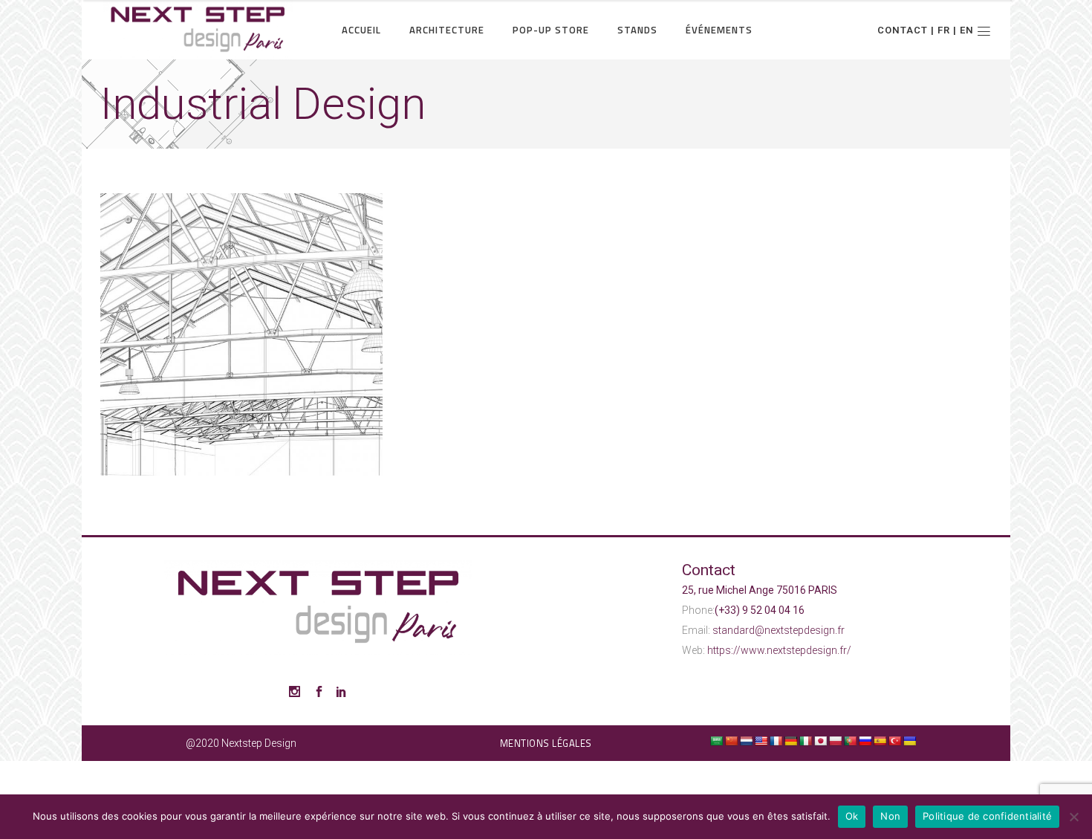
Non (890, 816)
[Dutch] (746, 741)
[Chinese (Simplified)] (731, 741)
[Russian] (864, 741)
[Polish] (835, 741)
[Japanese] (820, 741)
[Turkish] (894, 741)
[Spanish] (879, 741)
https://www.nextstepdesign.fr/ (779, 650)
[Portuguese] (850, 741)
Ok (852, 816)
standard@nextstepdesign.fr (778, 630)
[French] (775, 741)
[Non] (1073, 816)
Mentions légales (546, 743)
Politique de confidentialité (987, 816)
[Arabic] (716, 741)
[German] (790, 741)
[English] (760, 741)
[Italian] (805, 741)
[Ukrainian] (909, 741)
